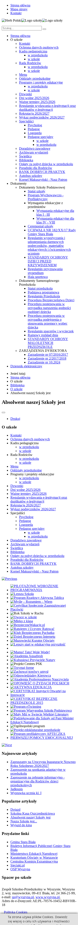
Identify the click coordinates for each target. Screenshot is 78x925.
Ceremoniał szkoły (40, 226)
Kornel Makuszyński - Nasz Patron (43, 179)
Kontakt (15, 13)
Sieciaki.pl (17, 865)
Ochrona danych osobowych (38, 47)
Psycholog (35, 125)
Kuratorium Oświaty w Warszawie (34, 857)
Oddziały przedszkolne (34, 78)
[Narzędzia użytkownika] (3, 412)
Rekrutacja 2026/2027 (34, 113)
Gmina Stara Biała (23, 842)
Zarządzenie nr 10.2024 (44, 362)
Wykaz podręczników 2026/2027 (42, 117)
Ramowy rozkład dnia (43, 335)
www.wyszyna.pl (48, 897)
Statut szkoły (36, 191)
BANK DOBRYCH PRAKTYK (42, 172)
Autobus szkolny (30, 176)
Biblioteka (26, 160)
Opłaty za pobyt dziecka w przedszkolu (46, 164)
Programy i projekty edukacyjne (41, 82)
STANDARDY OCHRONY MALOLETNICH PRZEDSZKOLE (48, 343)
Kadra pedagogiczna (33, 51)
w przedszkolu (38, 55)
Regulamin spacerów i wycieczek (51, 331)
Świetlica (25, 156)
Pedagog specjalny (40, 137)
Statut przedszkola (40, 288)
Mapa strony (19, 9)
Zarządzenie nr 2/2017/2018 (47, 358)
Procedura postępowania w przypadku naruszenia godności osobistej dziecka (49, 308)
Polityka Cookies (15, 912)
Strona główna (20, 5)
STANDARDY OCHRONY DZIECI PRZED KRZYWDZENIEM (48, 261)
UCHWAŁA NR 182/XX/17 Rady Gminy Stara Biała (52, 232)
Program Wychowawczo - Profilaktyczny (45, 197)
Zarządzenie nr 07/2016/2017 (48, 354)
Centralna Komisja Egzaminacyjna (34, 861)
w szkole (34, 59)
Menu (23, 74)
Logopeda (35, 133)
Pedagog (34, 129)
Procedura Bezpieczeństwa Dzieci (51, 300)
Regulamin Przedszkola (44, 296)
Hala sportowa (38, 277)
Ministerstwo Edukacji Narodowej (33, 853)
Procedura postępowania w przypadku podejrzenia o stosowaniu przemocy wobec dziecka (47, 321)
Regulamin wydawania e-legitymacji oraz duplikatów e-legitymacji (47, 107)
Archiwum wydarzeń (33, 152)
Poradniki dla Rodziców (35, 168)
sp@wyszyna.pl (23, 897)
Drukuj (15, 418)
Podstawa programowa (43, 292)
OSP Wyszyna (20, 869)
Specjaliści (26, 121)
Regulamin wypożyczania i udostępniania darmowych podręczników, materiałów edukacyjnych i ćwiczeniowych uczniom (49, 245)
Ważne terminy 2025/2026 (37, 102)
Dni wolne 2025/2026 (34, 98)
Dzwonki (25, 94)
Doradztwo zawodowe (34, 148)
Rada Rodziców (30, 63)
